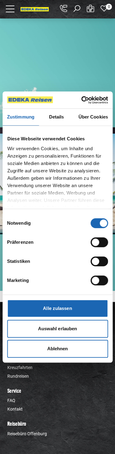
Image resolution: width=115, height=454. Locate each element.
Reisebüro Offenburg (27, 433)
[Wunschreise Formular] (90, 8)
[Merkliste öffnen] (104, 8)
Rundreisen (18, 376)
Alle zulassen (57, 308)
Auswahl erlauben (57, 328)
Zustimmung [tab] (20, 116)
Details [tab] (56, 116)
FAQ (11, 400)
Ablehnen (57, 348)
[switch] (99, 242)
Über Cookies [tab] (93, 116)
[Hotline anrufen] (63, 8)
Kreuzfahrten (20, 367)
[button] (10, 9)
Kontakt (15, 409)
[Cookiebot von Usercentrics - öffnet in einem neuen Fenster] (82, 100)
